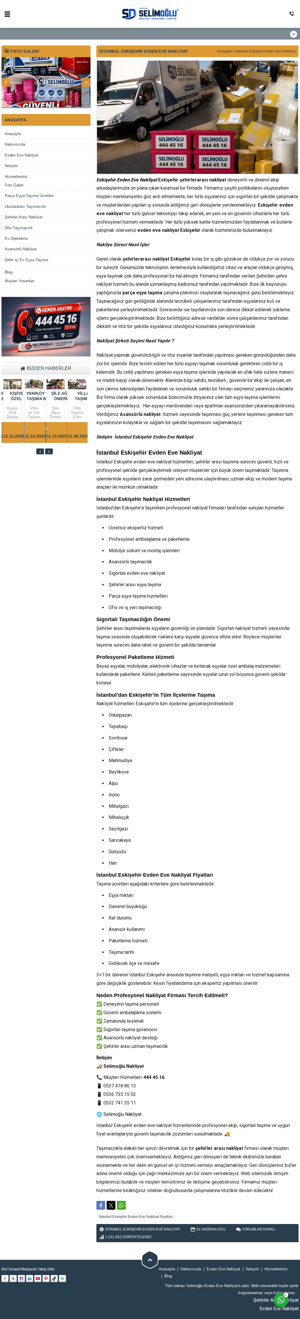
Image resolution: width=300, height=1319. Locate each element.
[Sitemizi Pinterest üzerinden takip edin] (46, 1278)
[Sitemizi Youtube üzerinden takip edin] (37, 1278)
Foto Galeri (14, 185)
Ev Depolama (16, 238)
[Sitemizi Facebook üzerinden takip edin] (4, 1278)
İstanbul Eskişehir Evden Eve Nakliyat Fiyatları (136, 1217)
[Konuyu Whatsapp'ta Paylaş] (121, 1205)
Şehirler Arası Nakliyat (23, 217)
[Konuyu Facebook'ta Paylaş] (100, 1205)
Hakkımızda (15, 144)
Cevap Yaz (244, 1259)
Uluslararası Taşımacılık (25, 206)
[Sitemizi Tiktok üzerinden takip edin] (54, 1278)
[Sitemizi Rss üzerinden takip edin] (62, 1278)
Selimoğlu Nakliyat (122, 1114)
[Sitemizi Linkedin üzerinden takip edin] (29, 1278)
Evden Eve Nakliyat (21, 155)
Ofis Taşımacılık (19, 228)
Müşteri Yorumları (20, 281)
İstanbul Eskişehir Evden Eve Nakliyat (266, 51)
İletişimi (11, 166)
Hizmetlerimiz (16, 176)
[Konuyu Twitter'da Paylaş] (111, 1205)
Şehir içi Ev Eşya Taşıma (26, 260)
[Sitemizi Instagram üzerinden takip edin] (21, 1278)
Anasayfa (224, 51)
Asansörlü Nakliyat (21, 249)
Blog (8, 272)
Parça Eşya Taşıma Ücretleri (29, 195)
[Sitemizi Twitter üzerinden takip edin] (13, 1278)
